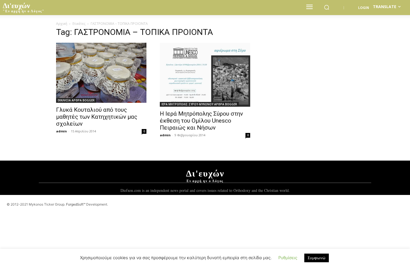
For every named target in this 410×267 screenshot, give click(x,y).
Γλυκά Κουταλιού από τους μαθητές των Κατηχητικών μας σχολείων (96, 116)
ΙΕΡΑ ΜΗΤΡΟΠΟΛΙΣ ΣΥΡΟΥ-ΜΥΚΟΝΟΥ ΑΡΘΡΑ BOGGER (199, 104)
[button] (326, 7)
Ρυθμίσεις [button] (287, 257)
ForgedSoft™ (75, 204)
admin (61, 131)
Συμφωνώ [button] (316, 258)
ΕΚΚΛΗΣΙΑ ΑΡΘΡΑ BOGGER (76, 100)
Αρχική (61, 23)
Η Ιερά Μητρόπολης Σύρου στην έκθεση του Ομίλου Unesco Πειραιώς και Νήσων (201, 120)
